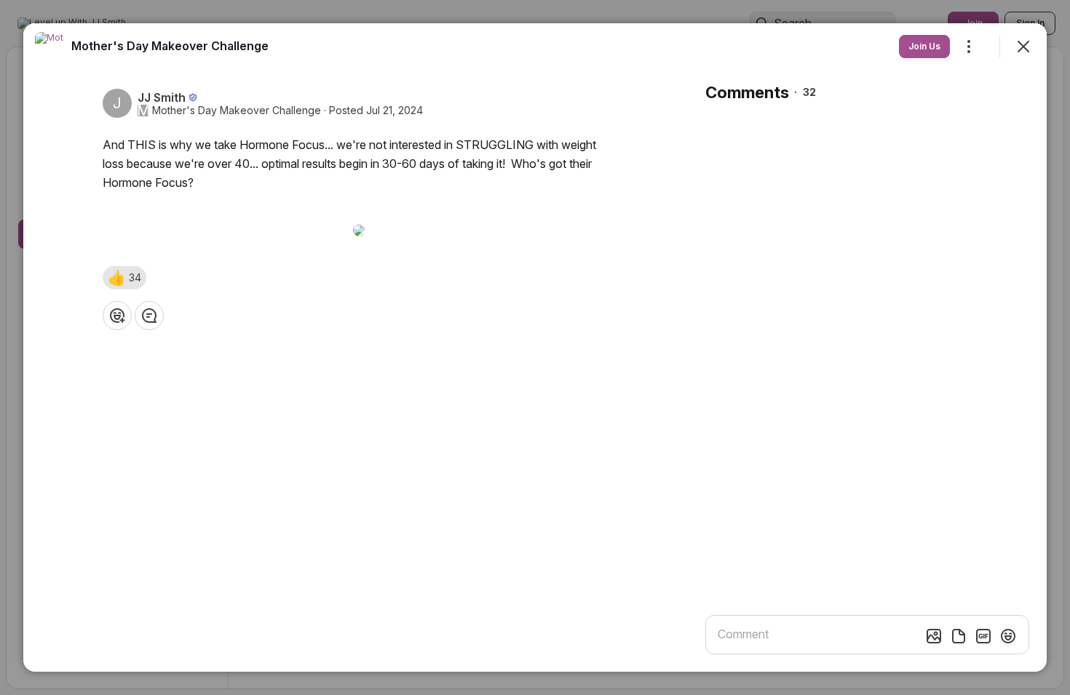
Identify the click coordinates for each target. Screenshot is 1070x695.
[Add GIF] (983, 636)
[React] (117, 315)
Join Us (924, 46)
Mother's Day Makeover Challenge (236, 110)
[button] (124, 277)
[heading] (170, 46)
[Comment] (149, 315)
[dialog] (535, 347)
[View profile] (49, 46)
